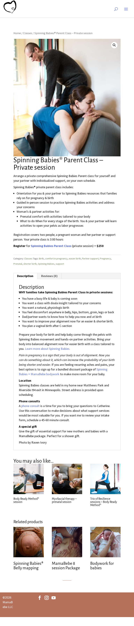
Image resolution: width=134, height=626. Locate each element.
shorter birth (30, 263)
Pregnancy (105, 258)
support (60, 263)
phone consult (30, 406)
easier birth (75, 258)
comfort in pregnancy (56, 258)
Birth (41, 258)
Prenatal (17, 263)
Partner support (90, 258)
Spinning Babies (46, 263)
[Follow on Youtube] (53, 598)
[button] (114, 45)
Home (17, 33)
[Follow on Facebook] (39, 598)
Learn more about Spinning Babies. (47, 349)
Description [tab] (25, 276)
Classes (27, 33)
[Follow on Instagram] (46, 598)
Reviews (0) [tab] (49, 276)
